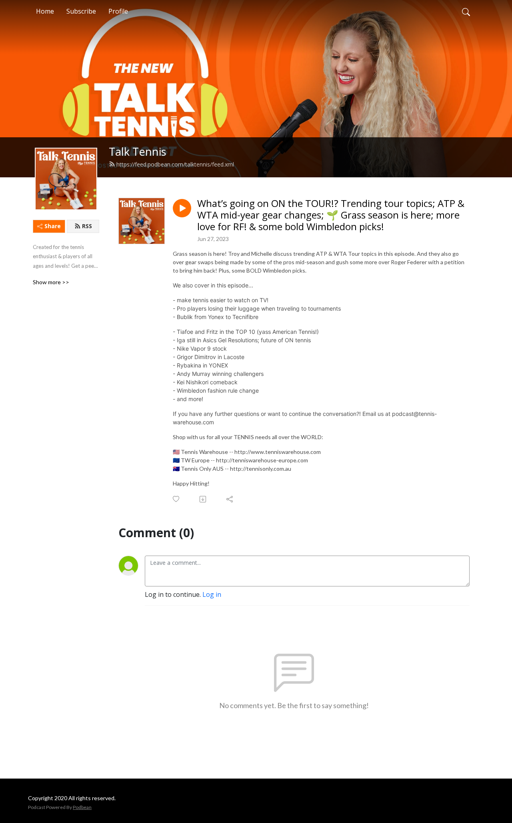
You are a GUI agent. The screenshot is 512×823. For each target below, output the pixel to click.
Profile (118, 11)
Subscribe (81, 11)
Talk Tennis (137, 151)
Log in (211, 594)
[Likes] (176, 499)
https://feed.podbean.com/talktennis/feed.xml (175, 164)
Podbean (82, 807)
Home (45, 11)
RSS (87, 226)
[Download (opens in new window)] (203, 499)
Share (52, 226)
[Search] (466, 11)
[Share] (230, 499)
